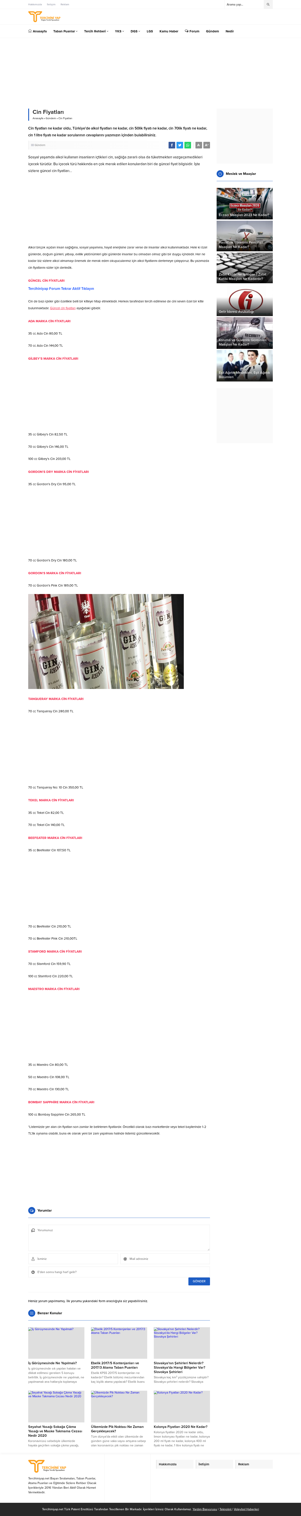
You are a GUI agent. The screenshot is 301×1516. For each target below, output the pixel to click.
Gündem (51, 118)
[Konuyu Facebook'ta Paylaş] (172, 145)
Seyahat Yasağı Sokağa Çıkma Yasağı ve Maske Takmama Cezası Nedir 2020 (55, 1431)
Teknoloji (225, 1509)
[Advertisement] (119, 210)
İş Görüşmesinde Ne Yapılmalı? (52, 1363)
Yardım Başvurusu (205, 1509)
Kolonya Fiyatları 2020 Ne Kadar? (180, 1427)
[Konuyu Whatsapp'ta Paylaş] (187, 145)
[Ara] (268, 4)
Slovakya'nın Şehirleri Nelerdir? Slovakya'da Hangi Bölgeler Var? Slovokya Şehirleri (179, 1367)
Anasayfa (38, 118)
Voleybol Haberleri (246, 1509)
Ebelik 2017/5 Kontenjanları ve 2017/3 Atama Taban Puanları (115, 1365)
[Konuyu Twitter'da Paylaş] (180, 145)
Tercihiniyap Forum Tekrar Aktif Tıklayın (61, 288)
